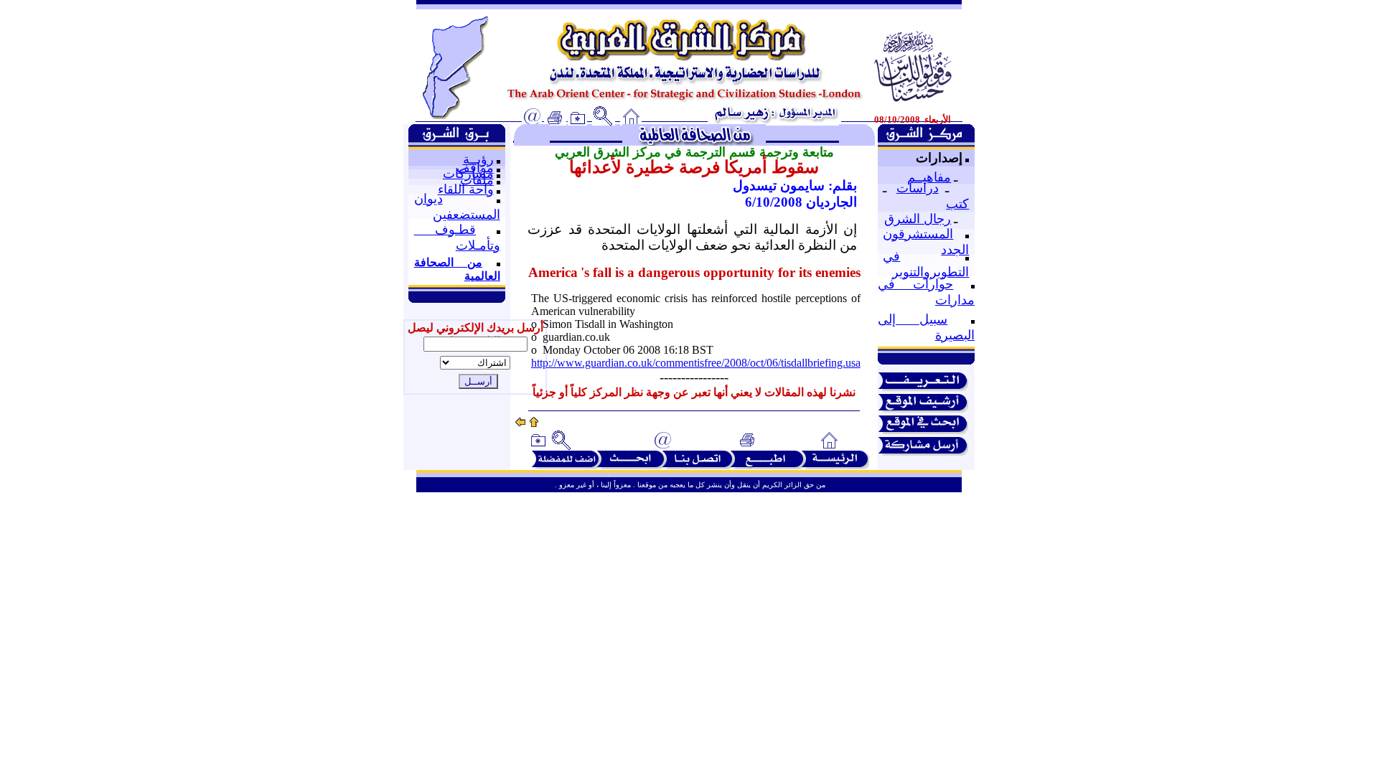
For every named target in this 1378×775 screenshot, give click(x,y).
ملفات (477, 180)
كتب (957, 204)
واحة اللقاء (466, 189)
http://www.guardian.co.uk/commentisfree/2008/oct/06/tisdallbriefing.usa (696, 363)
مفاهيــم (929, 177)
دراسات (917, 188)
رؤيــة (478, 159)
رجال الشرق (917, 219)
